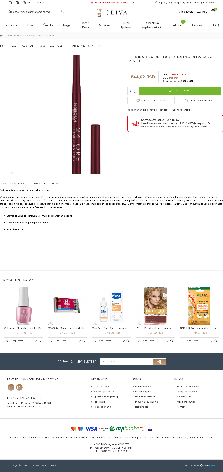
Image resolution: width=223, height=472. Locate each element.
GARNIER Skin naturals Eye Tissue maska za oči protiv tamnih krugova (199, 328)
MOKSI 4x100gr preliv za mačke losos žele (67, 328)
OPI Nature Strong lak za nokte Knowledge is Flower (23, 328)
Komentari (17, 183)
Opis (3, 183)
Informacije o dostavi (44, 183)
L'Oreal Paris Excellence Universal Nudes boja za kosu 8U (155, 328)
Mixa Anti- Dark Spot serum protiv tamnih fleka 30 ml (111, 328)
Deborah (173, 77)
